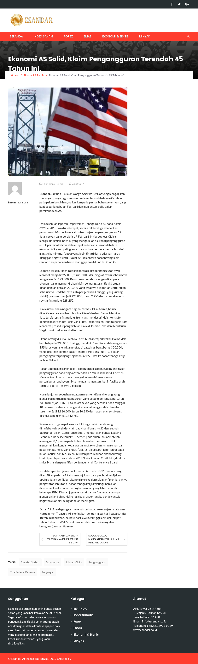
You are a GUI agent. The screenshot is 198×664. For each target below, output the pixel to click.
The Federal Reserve (22, 572)
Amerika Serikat (30, 562)
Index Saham (43, 36)
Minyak (144, 36)
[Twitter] (179, 4)
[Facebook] (171, 4)
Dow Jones (52, 562)
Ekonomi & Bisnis (115, 36)
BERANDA (16, 36)
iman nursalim (19, 202)
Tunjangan (48, 572)
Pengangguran (97, 562)
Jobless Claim (74, 562)
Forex (68, 36)
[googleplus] (186, 4)
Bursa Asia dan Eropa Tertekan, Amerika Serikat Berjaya (62, 539)
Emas (87, 36)
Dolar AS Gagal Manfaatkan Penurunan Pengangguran (103, 539)
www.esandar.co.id (145, 630)
